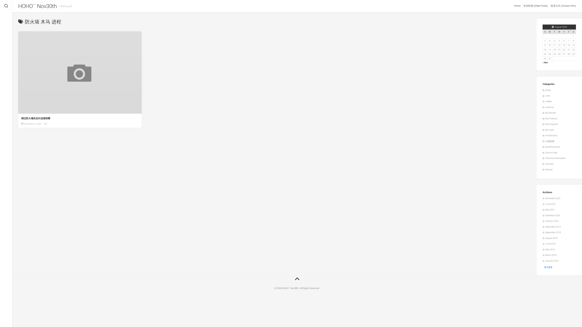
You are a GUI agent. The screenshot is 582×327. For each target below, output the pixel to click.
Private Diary (551, 135)
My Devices (550, 113)
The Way (549, 164)
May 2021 (550, 209)
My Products (551, 118)
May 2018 (550, 249)
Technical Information (555, 158)
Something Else (552, 147)
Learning (549, 107)
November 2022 (552, 198)
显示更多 (548, 267)
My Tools (549, 130)
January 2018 (552, 261)
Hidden (548, 101)
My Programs (551, 124)
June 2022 (550, 204)
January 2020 (552, 221)
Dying (548, 90)
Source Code (551, 152)
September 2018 (553, 232)
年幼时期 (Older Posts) (535, 5)
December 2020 (552, 215)
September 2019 (553, 227)
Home (517, 5)
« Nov (545, 62)
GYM (547, 96)
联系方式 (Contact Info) (563, 5)
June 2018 (550, 244)
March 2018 (551, 255)
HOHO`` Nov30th (37, 6)
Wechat (549, 169)
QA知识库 (549, 141)
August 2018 (551, 238)
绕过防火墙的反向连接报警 (35, 118)
